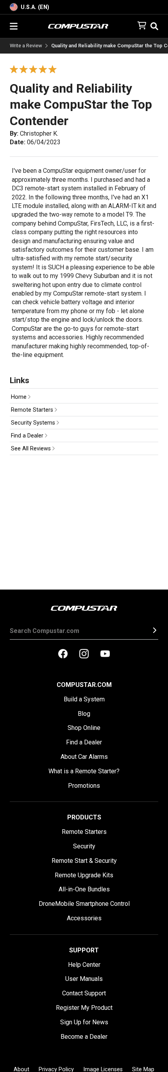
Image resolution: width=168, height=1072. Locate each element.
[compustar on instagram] (84, 654)
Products (84, 817)
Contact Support (84, 993)
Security (84, 846)
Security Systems (34, 422)
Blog (84, 713)
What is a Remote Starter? (84, 771)
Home (19, 397)
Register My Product (84, 1007)
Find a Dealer (28, 435)
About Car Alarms (84, 756)
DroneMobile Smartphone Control (84, 903)
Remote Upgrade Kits (84, 875)
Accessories (84, 918)
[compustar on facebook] (63, 654)
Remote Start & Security (84, 860)
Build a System (84, 699)
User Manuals (84, 978)
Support (84, 950)
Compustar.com (84, 684)
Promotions (84, 785)
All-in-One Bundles (84, 889)
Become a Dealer (84, 1036)
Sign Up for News (84, 1022)
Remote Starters (33, 410)
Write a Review (26, 45)
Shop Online (84, 727)
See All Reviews (31, 448)
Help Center (84, 964)
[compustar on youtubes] (105, 654)
